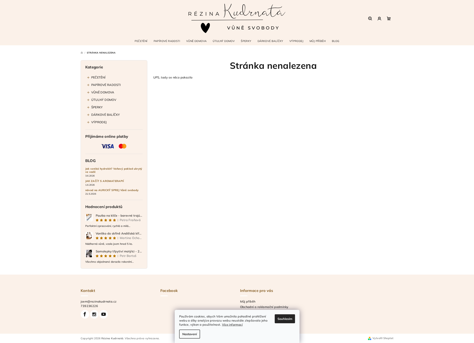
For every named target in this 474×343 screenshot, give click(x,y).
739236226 (89, 306)
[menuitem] (141, 41)
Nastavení (189, 334)
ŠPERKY (97, 107)
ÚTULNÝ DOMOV (103, 100)
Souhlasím (285, 319)
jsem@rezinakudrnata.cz (99, 301)
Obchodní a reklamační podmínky (264, 307)
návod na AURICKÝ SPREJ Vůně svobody (112, 190)
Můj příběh (248, 301)
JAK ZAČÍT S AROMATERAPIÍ (104, 181)
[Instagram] (94, 314)
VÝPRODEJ (99, 122)
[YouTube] (103, 314)
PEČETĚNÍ (98, 77)
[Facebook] (85, 314)
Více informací (232, 324)
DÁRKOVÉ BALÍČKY (105, 115)
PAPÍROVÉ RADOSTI (106, 85)
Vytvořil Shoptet (382, 338)
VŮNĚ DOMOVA (102, 92)
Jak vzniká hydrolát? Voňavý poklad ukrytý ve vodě (113, 170)
